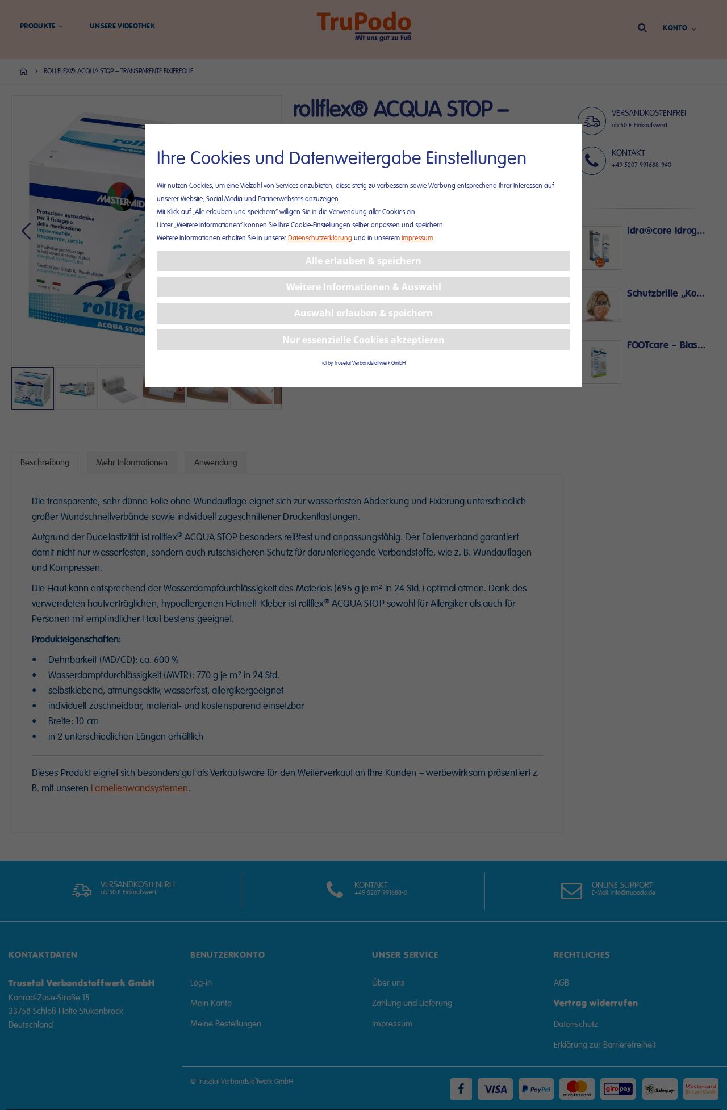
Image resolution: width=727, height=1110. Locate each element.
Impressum (417, 238)
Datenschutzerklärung (320, 238)
